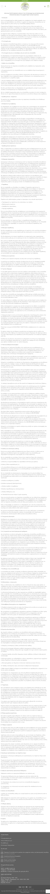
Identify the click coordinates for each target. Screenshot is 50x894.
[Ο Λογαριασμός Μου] (45, 6)
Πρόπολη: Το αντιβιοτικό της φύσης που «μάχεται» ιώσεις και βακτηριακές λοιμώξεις (26, 852)
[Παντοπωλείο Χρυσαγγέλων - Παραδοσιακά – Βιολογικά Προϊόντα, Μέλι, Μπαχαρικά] (25, 6)
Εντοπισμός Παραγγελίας (7, 845)
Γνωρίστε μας (19, 889)
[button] (2, 6)
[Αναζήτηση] (5, 6)
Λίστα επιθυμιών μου (6, 840)
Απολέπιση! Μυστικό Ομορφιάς (12, 856)
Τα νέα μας (31, 889)
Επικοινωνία (25, 889)
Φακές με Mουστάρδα (10, 860)
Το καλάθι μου (4, 843)
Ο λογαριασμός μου (6, 838)
